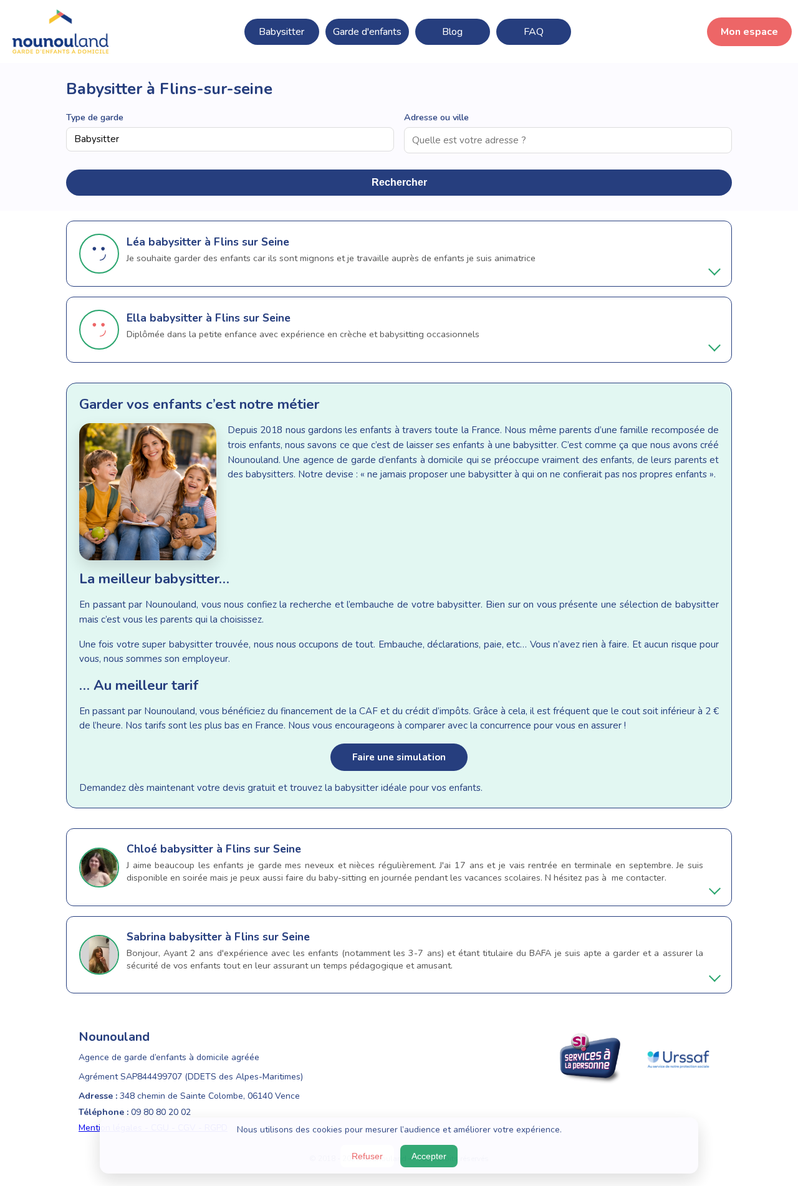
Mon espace (749, 32)
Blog (452, 32)
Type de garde (94, 117)
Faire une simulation (399, 757)
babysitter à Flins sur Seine (218, 241)
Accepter (428, 1156)
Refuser (367, 1156)
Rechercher (399, 182)
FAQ (534, 32)
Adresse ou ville (436, 117)
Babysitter (281, 32)
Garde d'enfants (367, 32)
